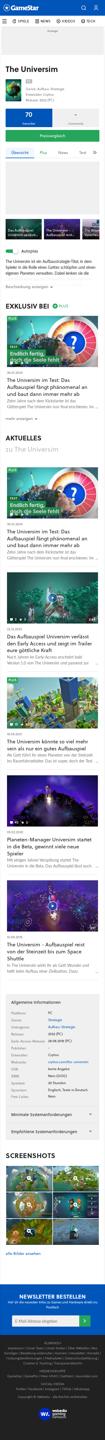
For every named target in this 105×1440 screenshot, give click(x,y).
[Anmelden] (84, 1321)
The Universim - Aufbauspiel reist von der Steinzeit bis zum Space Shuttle (46, 951)
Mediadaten (53, 1358)
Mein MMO (49, 1376)
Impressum (16, 1348)
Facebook (35, 1389)
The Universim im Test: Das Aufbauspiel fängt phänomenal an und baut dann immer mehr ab (47, 387)
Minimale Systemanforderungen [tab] (41, 1114)
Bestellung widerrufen (36, 1353)
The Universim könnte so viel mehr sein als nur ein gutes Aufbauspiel (47, 745)
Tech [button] (91, 21)
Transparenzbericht (68, 1363)
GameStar (14, 1376)
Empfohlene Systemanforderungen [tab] (44, 1132)
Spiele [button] (23, 21)
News (63, 152)
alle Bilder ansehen (23, 1253)
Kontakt (93, 1353)
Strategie (55, 1019)
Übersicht (20, 152)
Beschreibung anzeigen (27, 287)
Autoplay (29, 251)
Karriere (61, 1353)
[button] (83, 7)
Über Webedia (78, 1348)
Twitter (21, 1389)
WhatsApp (82, 1389)
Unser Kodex (55, 1348)
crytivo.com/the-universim (68, 1061)
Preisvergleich (52, 136)
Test (82, 152)
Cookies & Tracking (37, 1363)
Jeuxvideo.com (87, 1376)
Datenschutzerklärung (81, 1358)
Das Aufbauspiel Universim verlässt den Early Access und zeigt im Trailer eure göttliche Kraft (49, 643)
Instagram (52, 1389)
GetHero (66, 1376)
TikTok (66, 1389)
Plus (43, 152)
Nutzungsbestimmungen (24, 1358)
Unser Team (35, 1348)
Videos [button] (68, 21)
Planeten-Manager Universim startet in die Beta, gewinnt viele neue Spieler (49, 846)
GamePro (31, 1376)
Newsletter (77, 1353)
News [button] (46, 21)
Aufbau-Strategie (61, 1026)
